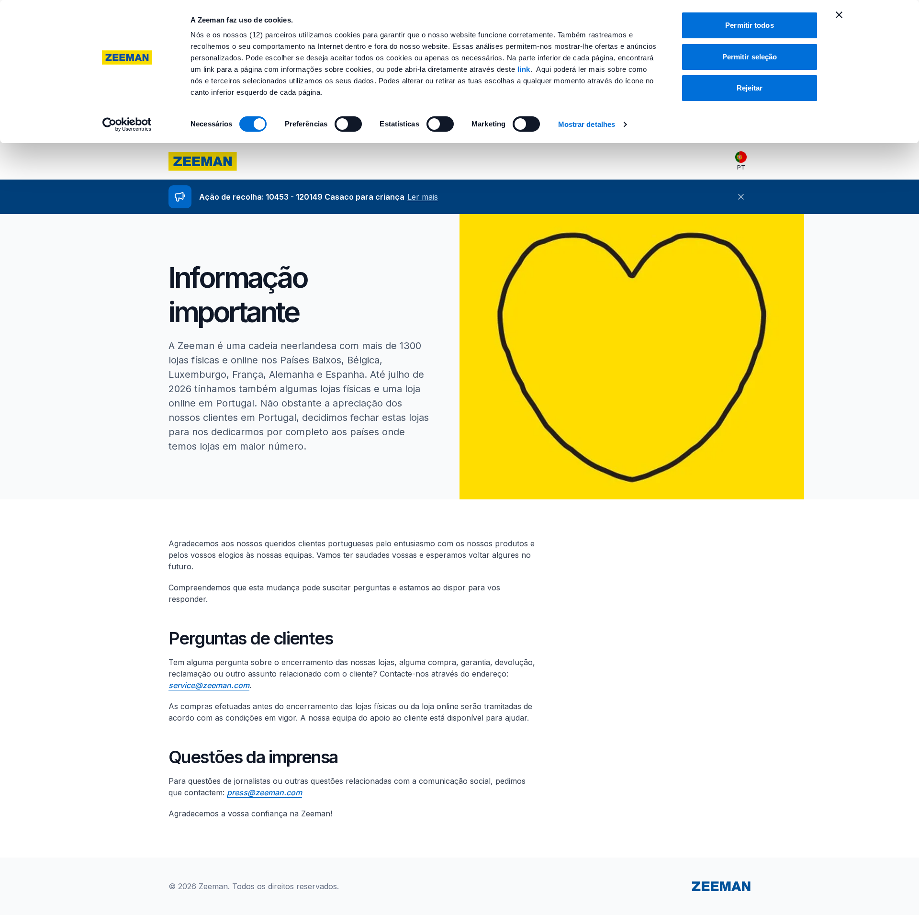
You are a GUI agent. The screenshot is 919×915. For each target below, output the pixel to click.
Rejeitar (750, 88)
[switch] (348, 124)
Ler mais (422, 197)
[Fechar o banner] (839, 14)
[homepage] (202, 161)
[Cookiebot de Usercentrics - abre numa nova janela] (127, 124)
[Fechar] (741, 196)
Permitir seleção (749, 57)
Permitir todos (749, 25)
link (523, 69)
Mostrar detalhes (587, 124)
